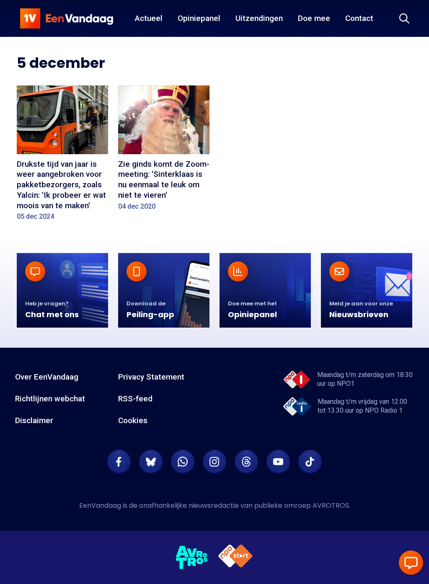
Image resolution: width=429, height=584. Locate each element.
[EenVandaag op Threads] (246, 461)
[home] (66, 18)
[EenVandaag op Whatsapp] (182, 461)
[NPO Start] (235, 557)
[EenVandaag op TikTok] (310, 461)
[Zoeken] (404, 18)
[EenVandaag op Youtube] (278, 461)
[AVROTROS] (192, 557)
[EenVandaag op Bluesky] (151, 461)
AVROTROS (331, 505)
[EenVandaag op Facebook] (119, 461)
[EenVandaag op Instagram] (214, 461)
